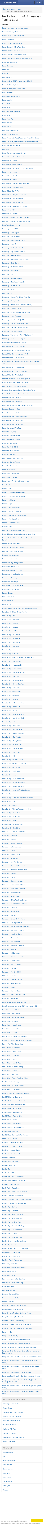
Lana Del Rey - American (10, 619)
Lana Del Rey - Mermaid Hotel (12, 729)
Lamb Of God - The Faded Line (12, 202)
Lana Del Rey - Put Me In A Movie (13, 786)
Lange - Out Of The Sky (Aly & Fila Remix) (16, 1339)
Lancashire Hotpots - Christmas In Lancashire (17, 1040)
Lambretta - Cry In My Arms (11, 439)
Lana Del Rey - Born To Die (11, 642)
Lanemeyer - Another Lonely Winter (13, 1267)
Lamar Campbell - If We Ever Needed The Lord (17, 58)
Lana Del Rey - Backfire (10, 627)
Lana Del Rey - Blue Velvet (11, 635)
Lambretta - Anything (9, 432)
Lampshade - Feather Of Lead (12, 570)
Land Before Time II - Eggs (11, 1082)
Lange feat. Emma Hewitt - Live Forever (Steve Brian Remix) (22, 1357)
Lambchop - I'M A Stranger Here (12, 267)
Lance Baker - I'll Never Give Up (12, 1067)
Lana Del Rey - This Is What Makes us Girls (16, 809)
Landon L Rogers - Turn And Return (14, 1203)
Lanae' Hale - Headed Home (11, 1025)
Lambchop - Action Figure (10, 233)
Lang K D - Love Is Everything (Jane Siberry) (16, 1324)
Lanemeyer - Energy (9, 1271)
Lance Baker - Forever (9, 1059)
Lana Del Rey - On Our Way (11, 767)
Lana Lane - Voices (8, 987)
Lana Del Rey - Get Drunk (10, 695)
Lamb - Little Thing (8, 104)
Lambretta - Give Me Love (10, 451)
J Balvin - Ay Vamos (9, 1433)
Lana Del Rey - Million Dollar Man (13, 733)
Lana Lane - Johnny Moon (10, 911)
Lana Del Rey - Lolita (9, 722)
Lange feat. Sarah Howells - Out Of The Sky (16, 1372)
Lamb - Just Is (7, 100)
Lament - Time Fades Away (11, 523)
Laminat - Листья (8, 526)
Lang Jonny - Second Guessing (12, 1309)
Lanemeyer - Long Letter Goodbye (13, 1279)
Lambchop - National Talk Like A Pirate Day (16, 297)
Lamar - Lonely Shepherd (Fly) (12, 43)
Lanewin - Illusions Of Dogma (11, 1298)
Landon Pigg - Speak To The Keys (13, 1226)
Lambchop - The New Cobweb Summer (15, 327)
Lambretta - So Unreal (9, 466)
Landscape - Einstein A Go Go (12, 1252)
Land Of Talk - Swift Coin (10, 1131)
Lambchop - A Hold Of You (11, 229)
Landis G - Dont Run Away (11, 1184)
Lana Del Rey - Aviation (10, 623)
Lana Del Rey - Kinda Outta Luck (13, 714)
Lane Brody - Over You (9, 1264)
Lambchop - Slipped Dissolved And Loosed (16, 312)
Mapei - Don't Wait (9, 1441)
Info (40, 1523)
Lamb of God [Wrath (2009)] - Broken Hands (16, 221)
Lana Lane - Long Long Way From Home (15, 926)
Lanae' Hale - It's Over (9, 1033)
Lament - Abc (6, 489)
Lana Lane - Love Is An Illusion (12, 934)
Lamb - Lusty (6, 108)
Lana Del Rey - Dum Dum (10, 676)
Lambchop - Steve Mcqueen (11, 316)
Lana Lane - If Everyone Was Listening (14, 904)
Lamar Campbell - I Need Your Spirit (14, 54)
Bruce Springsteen (9, 1460)
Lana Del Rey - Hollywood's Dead (13, 703)
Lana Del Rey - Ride (8, 801)
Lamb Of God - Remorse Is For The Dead (15, 183)
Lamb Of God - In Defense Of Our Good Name (17, 168)
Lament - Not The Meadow (11, 507)
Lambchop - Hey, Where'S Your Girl (13, 252)
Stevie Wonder (8, 1469)
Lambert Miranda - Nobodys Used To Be (15, 354)
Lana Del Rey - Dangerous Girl (12, 665)
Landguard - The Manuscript (11, 1154)
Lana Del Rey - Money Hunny (11, 741)
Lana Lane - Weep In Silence (11, 991)
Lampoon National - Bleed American (14, 559)
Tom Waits (6, 1473)
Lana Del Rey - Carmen (10, 650)
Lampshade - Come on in (10, 566)
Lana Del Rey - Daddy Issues (11, 661)
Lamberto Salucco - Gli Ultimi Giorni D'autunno (17, 405)
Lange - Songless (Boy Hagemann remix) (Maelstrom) (19, 1347)
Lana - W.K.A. (6, 604)
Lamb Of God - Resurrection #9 (12, 187)
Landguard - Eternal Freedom (12, 1146)
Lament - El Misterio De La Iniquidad (14, 496)
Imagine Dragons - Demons (12, 1416)
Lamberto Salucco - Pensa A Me (12, 420)
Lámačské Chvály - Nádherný (11, 32)
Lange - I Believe (7, 1332)
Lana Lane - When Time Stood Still (13, 995)
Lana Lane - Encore (8, 877)
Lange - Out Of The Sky (10, 1336)
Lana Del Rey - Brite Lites (10, 646)
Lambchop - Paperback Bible (11, 308)
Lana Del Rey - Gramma (10, 699)
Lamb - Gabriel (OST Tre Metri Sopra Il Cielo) (17, 81)
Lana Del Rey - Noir (8, 756)
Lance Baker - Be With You (11, 1048)
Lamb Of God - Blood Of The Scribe (14, 157)
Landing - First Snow (9, 1158)
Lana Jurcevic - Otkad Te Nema (12, 824)
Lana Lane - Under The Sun (11, 983)
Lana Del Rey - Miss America (11, 737)
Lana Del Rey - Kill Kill (9, 710)
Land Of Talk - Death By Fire (11, 1123)
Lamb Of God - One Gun (10, 176)
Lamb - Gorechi (7, 92)
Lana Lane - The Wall (9, 976)
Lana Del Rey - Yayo (9, 820)
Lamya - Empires (7, 593)
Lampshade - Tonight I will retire (12, 585)
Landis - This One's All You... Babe (13, 1180)
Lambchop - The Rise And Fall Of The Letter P (17, 335)
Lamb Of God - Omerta (9, 172)
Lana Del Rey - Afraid (9, 616)
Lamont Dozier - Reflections (11, 544)
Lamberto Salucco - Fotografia (12, 401)
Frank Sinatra (7, 1465)
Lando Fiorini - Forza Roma (11, 1188)
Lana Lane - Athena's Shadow (12, 843)
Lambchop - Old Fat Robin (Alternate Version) (17, 305)
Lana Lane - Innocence (9, 907)
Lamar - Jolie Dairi (8, 39)
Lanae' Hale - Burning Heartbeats (13, 1017)
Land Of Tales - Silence (9, 1120)
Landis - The (6, 1169)
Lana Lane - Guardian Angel (11, 892)
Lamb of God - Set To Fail (10, 191)
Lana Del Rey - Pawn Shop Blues (13, 779)
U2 (4, 1456)
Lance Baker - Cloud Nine (10, 1055)
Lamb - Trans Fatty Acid (10, 134)
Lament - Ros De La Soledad (11, 511)
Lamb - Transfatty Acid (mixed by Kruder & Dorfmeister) (20, 142)
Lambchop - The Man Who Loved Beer (15, 324)
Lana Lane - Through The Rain (12, 979)
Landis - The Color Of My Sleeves (13, 1177)
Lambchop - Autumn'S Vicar (11, 236)
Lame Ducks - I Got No (9, 477)
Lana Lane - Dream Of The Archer (13, 866)
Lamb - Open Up (7, 119)
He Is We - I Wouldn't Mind (11, 1421)
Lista (19, 9)
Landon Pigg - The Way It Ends (12, 1230)
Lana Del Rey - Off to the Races (12, 760)
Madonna (6, 1490)
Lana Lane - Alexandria (9, 835)
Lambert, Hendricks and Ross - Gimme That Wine (18, 390)
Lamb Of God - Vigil (8, 210)
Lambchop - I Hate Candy (10, 263)
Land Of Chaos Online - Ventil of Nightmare (16, 1093)
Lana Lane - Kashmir (9, 915)
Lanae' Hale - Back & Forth (11, 1010)
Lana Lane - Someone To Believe (13, 945)
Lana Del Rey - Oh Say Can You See (14, 763)
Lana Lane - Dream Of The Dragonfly (14, 870)
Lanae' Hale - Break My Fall (11, 1014)
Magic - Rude (7, 1408)
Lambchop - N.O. (8, 293)
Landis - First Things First (10, 1161)
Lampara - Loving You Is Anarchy (13, 547)
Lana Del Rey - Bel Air (9, 631)
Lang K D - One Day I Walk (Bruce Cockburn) (17, 1328)
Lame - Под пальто (8, 470)
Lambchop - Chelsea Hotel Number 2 (14, 240)
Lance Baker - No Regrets (10, 1074)
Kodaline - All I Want (9, 1429)
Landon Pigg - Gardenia (10, 1211)
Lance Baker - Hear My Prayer (12, 1063)
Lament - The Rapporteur (10, 519)
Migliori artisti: (7, 1448)
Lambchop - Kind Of (8, 274)
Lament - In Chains (8, 500)
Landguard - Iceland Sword (11, 1150)
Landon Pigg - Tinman (9, 1233)
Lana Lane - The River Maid (11, 972)
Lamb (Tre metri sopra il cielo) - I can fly (15, 153)
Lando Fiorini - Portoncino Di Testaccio (14, 1192)
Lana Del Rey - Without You (11, 817)
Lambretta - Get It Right (10, 447)
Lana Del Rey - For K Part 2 (11, 688)
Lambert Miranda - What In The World (14, 371)
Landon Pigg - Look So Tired (11, 1222)
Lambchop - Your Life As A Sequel (13, 339)
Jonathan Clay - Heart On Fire (13, 1412)
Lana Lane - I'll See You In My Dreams (14, 900)
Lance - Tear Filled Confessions (12, 1044)
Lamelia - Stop (7, 485)
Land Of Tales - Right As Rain (12, 1116)
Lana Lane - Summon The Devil (12, 957)
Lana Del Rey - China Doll (10, 654)
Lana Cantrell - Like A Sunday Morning (14, 612)
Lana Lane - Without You (10, 998)
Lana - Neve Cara (8, 597)
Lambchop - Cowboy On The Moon (13, 248)
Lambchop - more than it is (11, 286)
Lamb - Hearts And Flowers (11, 96)
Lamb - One (6, 115)
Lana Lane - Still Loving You (11, 953)
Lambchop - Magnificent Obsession (13, 282)
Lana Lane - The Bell (9, 968)
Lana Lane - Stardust (9, 949)
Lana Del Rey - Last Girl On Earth (13, 718)
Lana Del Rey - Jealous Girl (11, 707)
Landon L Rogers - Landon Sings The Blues (16, 1199)
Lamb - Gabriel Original (9, 85)
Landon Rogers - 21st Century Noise (14, 1241)
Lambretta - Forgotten (9, 443)
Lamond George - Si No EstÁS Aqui (13, 530)
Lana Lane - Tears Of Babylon (12, 964)
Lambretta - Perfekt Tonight (11, 462)
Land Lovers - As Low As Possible (13, 1086)
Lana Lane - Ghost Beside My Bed (13, 889)
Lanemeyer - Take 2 (8, 1286)
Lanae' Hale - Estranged (10, 1021)
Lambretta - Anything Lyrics (11, 435)
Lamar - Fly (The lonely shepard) (13, 36)
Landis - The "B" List (9, 1173)
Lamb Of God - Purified (9, 180)
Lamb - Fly (5, 70)
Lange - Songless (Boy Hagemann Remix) (16, 1343)
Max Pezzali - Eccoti (9, 1425)
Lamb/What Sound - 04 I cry (11, 225)
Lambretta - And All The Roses (12, 428)
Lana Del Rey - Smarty (9, 805)
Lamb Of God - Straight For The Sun (14, 195)
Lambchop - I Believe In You (11, 255)
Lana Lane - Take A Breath (11, 961)
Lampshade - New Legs (10, 578)
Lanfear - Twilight (8, 1302)
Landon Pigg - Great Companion (12, 1214)
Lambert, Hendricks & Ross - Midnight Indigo (16, 379)
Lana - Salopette (7, 600)
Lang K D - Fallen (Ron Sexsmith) (13, 1317)
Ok (36, 1520)
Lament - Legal (7, 504)
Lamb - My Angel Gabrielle (11, 111)
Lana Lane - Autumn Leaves (11, 847)
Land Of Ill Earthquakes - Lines (12, 1097)
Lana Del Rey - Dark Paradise (12, 669)
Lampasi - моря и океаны (10, 555)
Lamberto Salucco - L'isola (11, 413)
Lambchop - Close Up (9, 244)
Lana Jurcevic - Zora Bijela (11, 828)
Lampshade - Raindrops (10, 582)
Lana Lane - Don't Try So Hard (12, 862)
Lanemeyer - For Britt (9, 1275)
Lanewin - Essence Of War (11, 1294)
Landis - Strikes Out (8, 1165)
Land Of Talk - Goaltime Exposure (13, 1127)
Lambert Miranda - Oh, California (13, 358)
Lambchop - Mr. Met (8, 289)
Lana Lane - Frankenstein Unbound (13, 885)
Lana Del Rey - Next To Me (11, 752)
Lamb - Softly (6, 126)
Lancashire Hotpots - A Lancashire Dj (14, 1036)
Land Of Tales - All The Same (11, 1108)
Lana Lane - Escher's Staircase (12, 881)
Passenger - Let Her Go (11, 1404)
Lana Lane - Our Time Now (11, 942)
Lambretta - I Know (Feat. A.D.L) (13, 458)
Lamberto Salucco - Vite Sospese (13, 424)
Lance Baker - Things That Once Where (15, 1078)
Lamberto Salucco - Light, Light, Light (14, 417)
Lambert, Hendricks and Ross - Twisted (15, 394)
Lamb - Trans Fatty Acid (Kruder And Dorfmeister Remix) (20, 138)
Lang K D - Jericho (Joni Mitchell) (13, 1321)
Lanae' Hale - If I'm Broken (11, 1029)
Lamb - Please (7, 123)
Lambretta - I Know (8, 454)
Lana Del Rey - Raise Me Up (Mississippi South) (17, 798)
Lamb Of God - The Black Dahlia (12, 198)
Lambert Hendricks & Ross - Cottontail (14, 342)
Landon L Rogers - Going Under (12, 1195)
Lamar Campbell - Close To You (12, 51)
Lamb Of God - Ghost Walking (12, 164)
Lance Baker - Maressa (9, 1070)
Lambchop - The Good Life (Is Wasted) (15, 320)
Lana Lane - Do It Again (10, 858)
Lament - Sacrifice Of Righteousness (14, 515)
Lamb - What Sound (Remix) (11, 145)
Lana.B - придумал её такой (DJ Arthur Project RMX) (19, 1006)
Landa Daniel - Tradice (9, 1139)
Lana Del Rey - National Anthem (12, 748)
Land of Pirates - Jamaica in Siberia (13, 1101)
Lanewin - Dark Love (9, 1290)
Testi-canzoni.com (9, 2)
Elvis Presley (7, 1477)
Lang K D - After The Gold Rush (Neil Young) (16, 1313)
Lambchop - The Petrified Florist (12, 331)
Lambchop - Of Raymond (10, 301)
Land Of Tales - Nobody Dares (12, 1112)
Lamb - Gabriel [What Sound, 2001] (13, 89)
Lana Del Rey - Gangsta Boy (11, 691)
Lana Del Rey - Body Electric (11, 638)
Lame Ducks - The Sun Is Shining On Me (15, 481)
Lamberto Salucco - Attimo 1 (11, 398)
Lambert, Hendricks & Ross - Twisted (14, 386)
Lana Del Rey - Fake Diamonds (12, 680)
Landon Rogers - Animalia (10, 1245)
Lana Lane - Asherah (9, 839)
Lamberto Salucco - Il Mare (11, 409)
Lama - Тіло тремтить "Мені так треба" (15, 28)
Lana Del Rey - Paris (9, 775)
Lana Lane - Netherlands (10, 938)
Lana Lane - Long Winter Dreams (13, 930)
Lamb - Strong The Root (10, 130)
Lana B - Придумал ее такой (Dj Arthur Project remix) (19, 608)
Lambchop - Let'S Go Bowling (12, 278)
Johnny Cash (7, 1481)
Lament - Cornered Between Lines (13, 492)
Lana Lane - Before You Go (11, 854)
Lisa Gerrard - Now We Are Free (13, 1437)
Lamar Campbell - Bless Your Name (14, 47)
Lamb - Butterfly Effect (9, 62)
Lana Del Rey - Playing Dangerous (13, 782)
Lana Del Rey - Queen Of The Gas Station (16, 790)
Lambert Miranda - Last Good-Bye (13, 346)
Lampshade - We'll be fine (10, 589)
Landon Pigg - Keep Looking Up (12, 1218)
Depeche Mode (8, 1452)
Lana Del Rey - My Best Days (11, 745)
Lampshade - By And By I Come (12, 563)
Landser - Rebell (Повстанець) (12, 1260)
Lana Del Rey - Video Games (11, 813)
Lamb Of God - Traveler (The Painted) (14, 206)
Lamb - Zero (6, 149)
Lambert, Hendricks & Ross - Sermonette (15, 382)
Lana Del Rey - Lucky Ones (11, 726)
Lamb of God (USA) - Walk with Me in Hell (15, 217)
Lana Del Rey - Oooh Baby (11, 771)
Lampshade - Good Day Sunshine (13, 574)
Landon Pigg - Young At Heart (12, 1237)
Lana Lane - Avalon (8, 851)
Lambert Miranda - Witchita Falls (12, 375)
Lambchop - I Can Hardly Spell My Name (15, 259)
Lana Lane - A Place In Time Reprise (14, 832)
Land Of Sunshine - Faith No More (13, 1105)
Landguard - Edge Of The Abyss (12, 1142)
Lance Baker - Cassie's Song (11, 1051)
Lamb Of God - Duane (9, 161)
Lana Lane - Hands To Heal (11, 896)
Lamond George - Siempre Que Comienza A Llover (19, 534)
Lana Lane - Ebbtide (9, 873)
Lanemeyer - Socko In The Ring (12, 1283)
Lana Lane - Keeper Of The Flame (13, 919)
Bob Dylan (6, 1486)
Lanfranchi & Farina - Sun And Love (14, 1305)
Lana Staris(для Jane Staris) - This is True (16, 1002)
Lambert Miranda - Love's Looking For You (16, 350)
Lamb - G (5, 73)
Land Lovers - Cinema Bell (11, 1089)
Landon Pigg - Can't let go (10, 1207)
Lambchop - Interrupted (10, 270)
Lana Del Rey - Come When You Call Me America (18, 657)
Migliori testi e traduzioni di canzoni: (14, 1400)
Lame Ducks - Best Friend (10, 473)
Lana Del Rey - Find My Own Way (13, 684)
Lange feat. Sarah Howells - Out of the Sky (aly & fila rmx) (21, 1376)
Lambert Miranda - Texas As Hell (13, 367)
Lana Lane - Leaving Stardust (12, 923)
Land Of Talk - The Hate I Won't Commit (15, 1135)
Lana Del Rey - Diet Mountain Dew (13, 672)
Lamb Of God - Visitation (10, 214)
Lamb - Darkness (8, 66)
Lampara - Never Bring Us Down (12, 551)
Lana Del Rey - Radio (9, 794)
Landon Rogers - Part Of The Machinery (15, 1249)
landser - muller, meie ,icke (11, 1256)
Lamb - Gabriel (7, 77)
